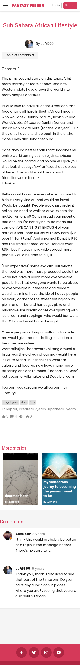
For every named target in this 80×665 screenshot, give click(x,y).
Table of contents (20, 55)
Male (24, 402)
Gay (32, 402)
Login (56, 5)
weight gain (10, 402)
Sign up (70, 5)
